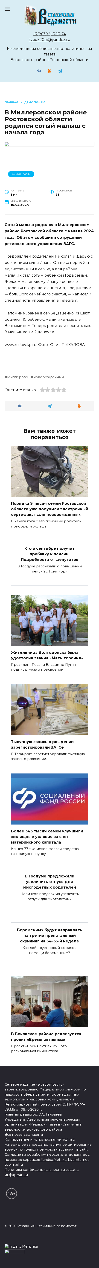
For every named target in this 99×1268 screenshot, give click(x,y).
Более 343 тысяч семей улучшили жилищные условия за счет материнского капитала (47, 836)
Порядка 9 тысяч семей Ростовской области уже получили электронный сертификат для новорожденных (49, 509)
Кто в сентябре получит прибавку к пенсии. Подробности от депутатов (49, 554)
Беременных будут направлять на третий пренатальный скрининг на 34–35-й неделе (49, 935)
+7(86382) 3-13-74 (49, 34)
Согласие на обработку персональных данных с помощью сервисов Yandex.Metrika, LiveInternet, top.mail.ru (47, 1159)
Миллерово (17, 377)
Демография (21, 173)
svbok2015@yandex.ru (49, 39)
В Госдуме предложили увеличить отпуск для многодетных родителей (49, 882)
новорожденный (48, 377)
